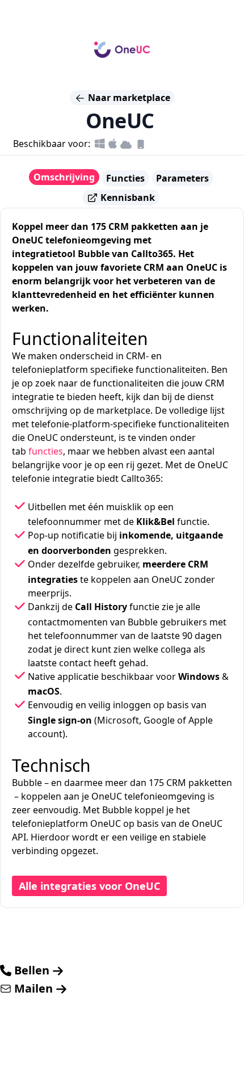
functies (45, 451)
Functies (125, 178)
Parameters (182, 178)
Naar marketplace (128, 97)
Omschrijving (64, 177)
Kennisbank (126, 197)
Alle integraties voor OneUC (89, 886)
